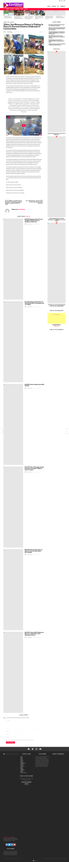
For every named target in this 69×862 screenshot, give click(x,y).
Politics (12, 9)
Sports (21, 765)
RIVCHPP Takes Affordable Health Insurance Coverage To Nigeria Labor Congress (34, 468)
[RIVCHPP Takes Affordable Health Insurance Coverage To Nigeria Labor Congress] (13, 507)
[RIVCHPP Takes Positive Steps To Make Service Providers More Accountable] (13, 589)
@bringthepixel (56, 326)
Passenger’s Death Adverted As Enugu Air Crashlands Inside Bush (8, 17)
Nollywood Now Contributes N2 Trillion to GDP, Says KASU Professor (60, 17)
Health (26, 9)
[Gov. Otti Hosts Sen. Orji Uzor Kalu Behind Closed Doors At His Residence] (67, 431)
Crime (21, 9)
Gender (21, 770)
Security (21, 760)
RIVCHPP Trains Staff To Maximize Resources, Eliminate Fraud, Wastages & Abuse (34, 634)
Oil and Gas (22, 766)
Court (21, 761)
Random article (10, 0)
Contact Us (47, 858)
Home (7, 9)
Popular (54, 6)
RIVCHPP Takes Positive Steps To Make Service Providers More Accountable (34, 551)
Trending (62, 6)
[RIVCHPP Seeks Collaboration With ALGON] (13, 424)
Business (17, 9)
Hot (58, 6)
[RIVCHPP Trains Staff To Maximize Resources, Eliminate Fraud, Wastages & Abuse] (13, 672)
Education (22, 764)
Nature (21, 771)
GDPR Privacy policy (53, 858)
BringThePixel (56, 324)
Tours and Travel (23, 772)
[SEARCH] (63, 9)
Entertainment (22, 763)
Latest (48, 6)
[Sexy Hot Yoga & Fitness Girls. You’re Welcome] (57, 91)
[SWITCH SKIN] (61, 9)
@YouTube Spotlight (26, 782)
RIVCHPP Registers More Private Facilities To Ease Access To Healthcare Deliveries (34, 220)
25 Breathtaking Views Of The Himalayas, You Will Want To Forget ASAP (56, 219)
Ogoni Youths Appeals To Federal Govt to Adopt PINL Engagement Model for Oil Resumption (57, 32)
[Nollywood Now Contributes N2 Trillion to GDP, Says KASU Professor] (60, 12)
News (21, 756)
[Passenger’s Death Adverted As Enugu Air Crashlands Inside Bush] (8, 12)
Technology (22, 769)
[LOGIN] (65, 9)
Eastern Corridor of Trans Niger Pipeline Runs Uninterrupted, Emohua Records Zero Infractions (57, 28)
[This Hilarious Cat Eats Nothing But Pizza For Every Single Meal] (57, 263)
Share (5, 35)
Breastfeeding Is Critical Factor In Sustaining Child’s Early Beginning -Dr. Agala (34, 303)
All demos (5, 0)
